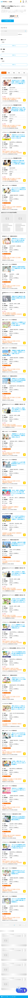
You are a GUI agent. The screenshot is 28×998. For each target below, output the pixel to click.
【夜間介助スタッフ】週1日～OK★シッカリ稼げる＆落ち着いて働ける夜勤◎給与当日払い (18, 240)
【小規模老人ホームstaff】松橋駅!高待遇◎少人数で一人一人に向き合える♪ (18, 464)
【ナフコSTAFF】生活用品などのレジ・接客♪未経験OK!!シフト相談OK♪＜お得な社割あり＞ (18, 518)
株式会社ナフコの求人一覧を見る (7, 535)
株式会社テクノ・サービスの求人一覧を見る (9, 509)
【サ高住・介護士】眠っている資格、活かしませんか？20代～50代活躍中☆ (18, 763)
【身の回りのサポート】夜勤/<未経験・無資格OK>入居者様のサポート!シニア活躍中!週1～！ (18, 82)
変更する (14, 45)
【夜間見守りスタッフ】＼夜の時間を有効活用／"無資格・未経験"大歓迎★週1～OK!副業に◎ (18, 109)
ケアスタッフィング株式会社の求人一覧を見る (9, 643)
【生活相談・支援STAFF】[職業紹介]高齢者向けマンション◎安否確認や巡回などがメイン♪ (18, 544)
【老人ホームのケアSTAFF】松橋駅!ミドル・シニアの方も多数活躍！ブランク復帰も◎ (18, 735)
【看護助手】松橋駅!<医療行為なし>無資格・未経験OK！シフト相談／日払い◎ (18, 352)
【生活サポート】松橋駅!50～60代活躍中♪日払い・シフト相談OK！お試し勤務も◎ (18, 324)
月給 (24, 72)
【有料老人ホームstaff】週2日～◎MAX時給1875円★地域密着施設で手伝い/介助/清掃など (18, 380)
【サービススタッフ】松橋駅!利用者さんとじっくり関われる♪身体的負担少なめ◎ (18, 189)
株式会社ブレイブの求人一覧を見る (8, 260)
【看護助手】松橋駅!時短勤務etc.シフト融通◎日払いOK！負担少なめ (18, 268)
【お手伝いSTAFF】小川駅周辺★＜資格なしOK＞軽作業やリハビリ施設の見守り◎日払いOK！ (18, 600)
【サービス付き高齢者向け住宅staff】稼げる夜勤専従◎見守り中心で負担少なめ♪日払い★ (18, 653)
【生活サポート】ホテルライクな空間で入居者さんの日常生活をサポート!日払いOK (18, 136)
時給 (14, 72)
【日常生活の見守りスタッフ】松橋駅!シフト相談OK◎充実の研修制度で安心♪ (18, 872)
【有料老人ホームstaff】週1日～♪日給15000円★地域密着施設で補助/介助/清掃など (18, 818)
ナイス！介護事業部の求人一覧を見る (8, 315)
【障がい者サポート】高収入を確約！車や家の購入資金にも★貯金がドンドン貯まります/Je (18, 707)
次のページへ (21, 925)
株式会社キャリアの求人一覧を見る (8, 781)
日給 (19, 72)
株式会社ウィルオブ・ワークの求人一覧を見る (9, 209)
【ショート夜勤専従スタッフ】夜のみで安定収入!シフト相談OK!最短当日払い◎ (18, 626)
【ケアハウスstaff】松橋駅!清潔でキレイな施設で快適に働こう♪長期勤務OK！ (18, 900)
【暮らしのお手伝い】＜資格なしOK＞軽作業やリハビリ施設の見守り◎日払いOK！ (18, 410)
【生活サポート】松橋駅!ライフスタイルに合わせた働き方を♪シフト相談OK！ (18, 790)
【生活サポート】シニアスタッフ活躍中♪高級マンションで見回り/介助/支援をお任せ (18, 679)
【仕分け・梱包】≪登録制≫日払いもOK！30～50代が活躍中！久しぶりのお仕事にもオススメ (18, 492)
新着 (9, 72)
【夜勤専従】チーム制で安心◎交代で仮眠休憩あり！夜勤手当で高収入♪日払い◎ (18, 435)
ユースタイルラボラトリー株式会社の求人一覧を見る (11, 726)
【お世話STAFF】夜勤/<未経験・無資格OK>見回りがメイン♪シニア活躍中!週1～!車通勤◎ (18, 162)
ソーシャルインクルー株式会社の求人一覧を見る (10, 100)
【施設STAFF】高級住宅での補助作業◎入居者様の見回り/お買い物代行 (18, 298)
